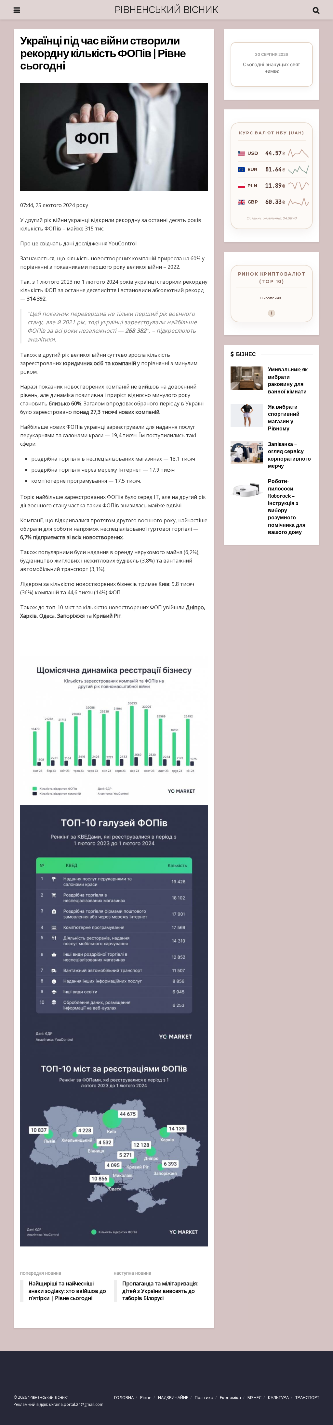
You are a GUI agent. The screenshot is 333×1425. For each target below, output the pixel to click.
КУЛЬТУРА (278, 1397)
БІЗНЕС (254, 1397)
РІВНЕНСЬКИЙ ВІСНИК (166, 9)
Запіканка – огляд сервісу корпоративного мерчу (289, 455)
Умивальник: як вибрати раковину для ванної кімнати (288, 381)
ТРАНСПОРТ (307, 1397)
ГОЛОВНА (124, 1397)
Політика (204, 1397)
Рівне (146, 1397)
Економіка (230, 1397)
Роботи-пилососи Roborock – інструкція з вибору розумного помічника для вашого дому (286, 507)
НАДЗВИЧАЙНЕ (173, 1397)
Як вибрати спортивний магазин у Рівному (284, 418)
